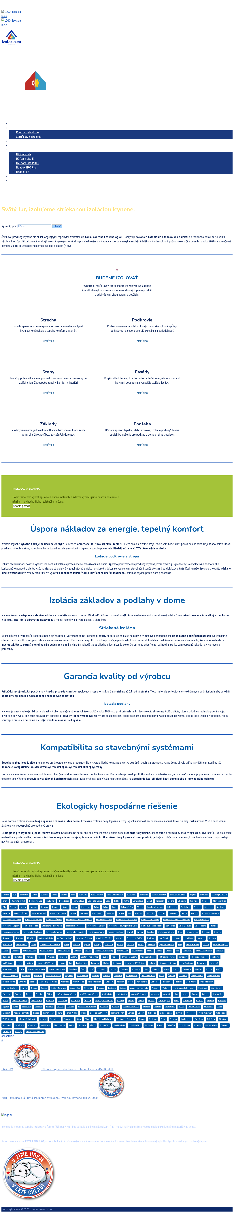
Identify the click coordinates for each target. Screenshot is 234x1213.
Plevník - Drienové (53, 975)
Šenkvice (194, 901)
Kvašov (5, 951)
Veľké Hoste (220, 1013)
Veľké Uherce (78, 982)
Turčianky (109, 982)
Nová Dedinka (97, 895)
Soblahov (150, 932)
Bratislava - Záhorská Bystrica (79, 919)
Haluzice (50, 1000)
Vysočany (190, 1013)
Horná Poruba (71, 1013)
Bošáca (131, 1000)
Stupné (166, 969)
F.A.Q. (12, 185)
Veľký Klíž (65, 982)
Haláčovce (149, 1025)
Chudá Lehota (119, 1025)
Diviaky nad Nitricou (36, 969)
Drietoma (212, 938)
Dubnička (171, 1025)
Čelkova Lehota (9, 982)
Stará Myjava (164, 1000)
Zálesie (6, 895)
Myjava (6, 1007)
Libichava (82, 1025)
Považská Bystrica (10, 975)
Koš (70, 963)
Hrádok (5, 1000)
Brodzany (112, 988)
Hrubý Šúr (50, 901)
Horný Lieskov (131, 975)
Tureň (34, 895)
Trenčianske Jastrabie (75, 932)
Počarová (38, 975)
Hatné (161, 975)
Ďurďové (171, 975)
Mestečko (151, 944)
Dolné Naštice (184, 1025)
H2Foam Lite (23, 154)
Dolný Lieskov (197, 975)
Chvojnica (187, 969)
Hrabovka (151, 938)
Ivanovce (119, 938)
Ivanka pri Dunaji (219, 895)
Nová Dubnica (194, 1007)
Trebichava (55, 1019)
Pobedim (39, 994)
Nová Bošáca (121, 994)
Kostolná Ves (81, 963)
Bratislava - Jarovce (33, 919)
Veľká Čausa (122, 951)
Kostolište (150, 913)
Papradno (69, 975)
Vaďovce (166, 988)
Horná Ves (201, 963)
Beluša (88, 951)
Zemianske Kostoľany (104, 951)
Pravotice (173, 1019)
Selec (180, 932)
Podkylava (222, 1000)
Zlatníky (179, 1013)
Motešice (31, 938)
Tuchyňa (146, 1007)
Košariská (26, 1007)
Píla (4, 907)
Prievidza (18, 957)
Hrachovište (217, 994)
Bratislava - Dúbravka (150, 919)
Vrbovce (151, 1000)
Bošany (123, 988)
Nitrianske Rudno (148, 957)
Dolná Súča (7, 944)
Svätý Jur (205, 901)
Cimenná (225, 1025)
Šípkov (87, 1019)
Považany (7, 994)
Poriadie (199, 1000)
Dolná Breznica (63, 951)
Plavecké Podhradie (58, 913)
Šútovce (169, 951)
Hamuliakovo (78, 901)
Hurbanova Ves (35, 901)
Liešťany (29, 963)
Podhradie (63, 957)
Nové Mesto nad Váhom (66, 994)
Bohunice (152, 1013)
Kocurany (95, 963)
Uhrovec (43, 1019)
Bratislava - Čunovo (54, 919)
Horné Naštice (135, 1025)
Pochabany (185, 1019)
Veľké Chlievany (205, 1013)
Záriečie (76, 944)
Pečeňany (211, 1019)
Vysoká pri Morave (155, 907)
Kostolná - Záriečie (104, 938)
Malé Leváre (97, 913)
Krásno (34, 988)
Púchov (120, 944)
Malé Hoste (45, 1025)
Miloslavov (131, 895)
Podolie (29, 994)
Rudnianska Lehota (204, 951)
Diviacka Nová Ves (57, 969)
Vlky (14, 895)
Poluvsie (51, 957)
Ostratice (154, 982)
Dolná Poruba (21, 944)
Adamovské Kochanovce (50, 944)
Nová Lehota (107, 994)
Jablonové (173, 913)
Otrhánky (223, 1019)
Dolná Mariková (213, 975)
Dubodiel (201, 938)
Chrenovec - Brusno (167, 963)
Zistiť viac (48, 341)
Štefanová (182, 901)
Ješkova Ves (75, 988)
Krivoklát (6, 1013)
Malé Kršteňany (206, 982)
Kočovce (195, 994)
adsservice (7, 1036)
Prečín (219, 969)
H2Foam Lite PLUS (27, 163)
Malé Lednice (82, 975)
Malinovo (144, 895)
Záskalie (124, 969)
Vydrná (87, 944)
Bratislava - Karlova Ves (126, 919)
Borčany (18, 1031)
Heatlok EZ (22, 172)
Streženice (109, 944)
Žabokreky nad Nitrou (48, 982)
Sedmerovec (170, 1007)
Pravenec (30, 957)
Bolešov (141, 1013)
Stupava (197, 907)
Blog (19, 185)
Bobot (33, 944)
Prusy (163, 1019)
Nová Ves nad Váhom (89, 994)
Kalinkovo (204, 895)
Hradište (100, 988)
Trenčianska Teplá (115, 932)
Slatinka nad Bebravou (103, 1019)
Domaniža (183, 975)
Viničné (171, 901)
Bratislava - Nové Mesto (52, 926)
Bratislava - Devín (201, 919)
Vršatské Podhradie (131, 1007)
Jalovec (152, 963)
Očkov (49, 994)
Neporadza (7, 938)
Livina (24, 988)
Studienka (209, 907)
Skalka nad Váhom (166, 932)
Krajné (15, 1007)
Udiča (146, 969)
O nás (12, 128)
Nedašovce (19, 1025)
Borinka (194, 913)
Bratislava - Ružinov (96, 926)
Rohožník (6, 913)
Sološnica (220, 907)
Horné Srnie (164, 938)
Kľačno (106, 963)
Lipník (19, 963)
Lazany (62, 963)
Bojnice (113, 969)
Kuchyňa (138, 913)
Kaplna (193, 895)
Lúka (176, 994)
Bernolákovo (138, 901)
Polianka (210, 1000)
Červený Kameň (117, 1013)
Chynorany (88, 988)
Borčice (131, 1013)
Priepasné (187, 1000)
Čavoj (83, 969)
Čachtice (87, 1000)
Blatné (126, 901)
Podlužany (199, 1019)
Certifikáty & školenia (28, 136)
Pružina (209, 969)
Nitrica (115, 957)
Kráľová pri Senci (159, 895)
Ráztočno (219, 951)
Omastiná (7, 1025)
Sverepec (156, 969)
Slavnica (157, 1007)
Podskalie (26, 975)
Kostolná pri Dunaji (178, 895)
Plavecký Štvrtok (21, 913)
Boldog (117, 901)
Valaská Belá (137, 951)
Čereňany (73, 969)
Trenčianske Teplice (11, 932)
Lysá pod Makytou (166, 944)
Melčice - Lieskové (64, 938)
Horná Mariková (148, 975)
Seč (177, 951)
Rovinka (64, 895)
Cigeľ (91, 969)
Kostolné (38, 1007)
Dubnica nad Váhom (98, 1013)
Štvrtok (130, 932)
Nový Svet (83, 895)
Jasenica (118, 975)
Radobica (6, 957)
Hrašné (60, 1007)
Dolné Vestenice (9, 969)
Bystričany (101, 969)
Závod (114, 907)
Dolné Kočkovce (46, 951)
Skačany (120, 982)
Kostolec (95, 975)
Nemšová (19, 938)
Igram (5, 901)
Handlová (214, 963)
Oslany (74, 957)
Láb (129, 913)
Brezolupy (7, 1031)
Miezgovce (32, 1025)
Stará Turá (203, 988)
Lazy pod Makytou (220, 944)
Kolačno (44, 988)
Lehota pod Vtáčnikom (46, 963)
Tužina (149, 951)
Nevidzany (183, 957)
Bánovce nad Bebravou (35, 1031)
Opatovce (206, 932)
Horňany (176, 938)
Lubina (185, 994)
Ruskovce (153, 1019)
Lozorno (121, 913)
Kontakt (13, 176)
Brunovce (120, 1000)
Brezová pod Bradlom (87, 1007)
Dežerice (197, 1025)
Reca (73, 895)
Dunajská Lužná (95, 901)
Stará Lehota (216, 988)
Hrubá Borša (63, 901)
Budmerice (85, 907)
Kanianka (117, 963)
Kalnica (205, 994)
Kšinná (93, 1025)
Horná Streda (36, 1000)
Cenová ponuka (18, 180)
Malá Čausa (8, 963)
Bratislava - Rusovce (210, 913)
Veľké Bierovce (185, 926)
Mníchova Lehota (46, 938)
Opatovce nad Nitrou (89, 957)
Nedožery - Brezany (199, 957)
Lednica (206, 944)
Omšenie (217, 932)
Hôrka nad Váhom (19, 1000)
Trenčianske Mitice (54, 932)
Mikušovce (208, 1007)
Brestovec (104, 1007)
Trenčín (213, 926)
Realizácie (15, 145)
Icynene (13, 141)
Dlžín (22, 969)
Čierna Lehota (211, 1025)
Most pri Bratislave (115, 895)
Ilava (60, 1013)
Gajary (184, 913)
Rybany (142, 1019)
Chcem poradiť (21, 506)
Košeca (36, 1013)
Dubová (55, 907)
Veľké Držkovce (9, 1019)
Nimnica (130, 944)
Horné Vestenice (186, 963)
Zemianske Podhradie (139, 988)
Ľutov (71, 1025)
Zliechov (115, 1007)
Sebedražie (187, 951)
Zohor (105, 907)
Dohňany (77, 951)
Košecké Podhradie (21, 1013)
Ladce (219, 1007)
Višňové (155, 988)
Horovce (15, 951)
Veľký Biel (24, 895)
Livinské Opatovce (10, 988)
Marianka (84, 913)
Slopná (176, 969)
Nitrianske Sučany (129, 957)
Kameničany (48, 1013)
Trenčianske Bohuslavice (184, 988)
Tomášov (44, 895)
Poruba (41, 957)
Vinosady (160, 901)
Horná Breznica (29, 951)
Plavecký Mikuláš (39, 913)
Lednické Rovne (192, 944)
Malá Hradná (59, 1025)
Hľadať (57, 226)
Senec (54, 895)
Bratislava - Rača (30, 926)
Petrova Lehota (192, 932)
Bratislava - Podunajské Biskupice (123, 926)
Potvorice (18, 994)
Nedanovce (167, 982)
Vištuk (149, 901)
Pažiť (130, 982)
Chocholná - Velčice (135, 938)
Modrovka (155, 994)
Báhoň (96, 907)
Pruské (181, 1007)
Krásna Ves (105, 1025)
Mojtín (141, 944)
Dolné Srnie (62, 1000)
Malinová (215, 957)
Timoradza (68, 1019)
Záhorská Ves (127, 907)
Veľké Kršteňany (94, 982)
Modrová (166, 994)
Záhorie (140, 907)
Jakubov (161, 913)
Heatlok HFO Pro (26, 167)
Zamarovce (170, 926)
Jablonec (44, 907)
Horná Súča (188, 938)
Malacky (110, 913)
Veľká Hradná (200, 926)
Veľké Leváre (172, 907)
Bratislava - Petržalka (12, 919)
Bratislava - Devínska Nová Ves (176, 919)
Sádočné (198, 969)
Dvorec (160, 1025)
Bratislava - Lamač (104, 919)
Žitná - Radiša (166, 1013)
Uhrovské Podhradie (27, 1019)
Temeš (159, 951)
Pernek (73, 913)
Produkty (14, 150)
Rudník (176, 1000)
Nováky (105, 957)
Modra (23, 907)
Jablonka (49, 1007)
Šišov (79, 1019)
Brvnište (22, 982)
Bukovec (70, 1007)
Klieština (106, 975)
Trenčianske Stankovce (32, 932)
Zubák (66, 944)
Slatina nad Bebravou (126, 1019)
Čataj (108, 901)
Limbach (33, 907)
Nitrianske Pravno (167, 957)
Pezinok (13, 907)
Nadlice (179, 982)
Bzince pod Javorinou (104, 1000)
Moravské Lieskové (139, 994)
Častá (74, 907)
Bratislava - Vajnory (11, 926)
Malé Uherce (191, 982)
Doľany (65, 907)
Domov (13, 123)
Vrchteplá (136, 969)
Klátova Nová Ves (58, 988)
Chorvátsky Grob (18, 901)
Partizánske (142, 982)
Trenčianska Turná (96, 932)
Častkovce (75, 1000)
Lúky (180, 944)
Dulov (83, 1013)
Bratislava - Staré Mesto (151, 926)
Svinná (140, 932)
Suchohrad (185, 907)
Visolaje (97, 944)
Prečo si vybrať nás (27, 132)
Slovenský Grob (219, 901)
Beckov (141, 1000)
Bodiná (32, 982)
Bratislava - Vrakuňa (75, 926)
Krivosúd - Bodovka (84, 938)
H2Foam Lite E (25, 158)
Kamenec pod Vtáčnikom (135, 963)
